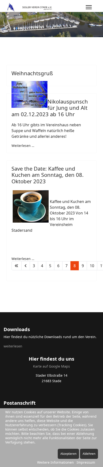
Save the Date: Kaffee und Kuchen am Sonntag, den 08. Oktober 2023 (47, 175)
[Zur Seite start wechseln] (16, 265)
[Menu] (89, 7)
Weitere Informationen (55, 462)
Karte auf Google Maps (51, 366)
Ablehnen (89, 454)
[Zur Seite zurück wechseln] (25, 265)
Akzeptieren (68, 454)
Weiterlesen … (22, 145)
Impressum (86, 462)
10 (92, 265)
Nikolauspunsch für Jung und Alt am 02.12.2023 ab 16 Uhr (49, 108)
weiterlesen (13, 346)
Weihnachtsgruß (32, 73)
